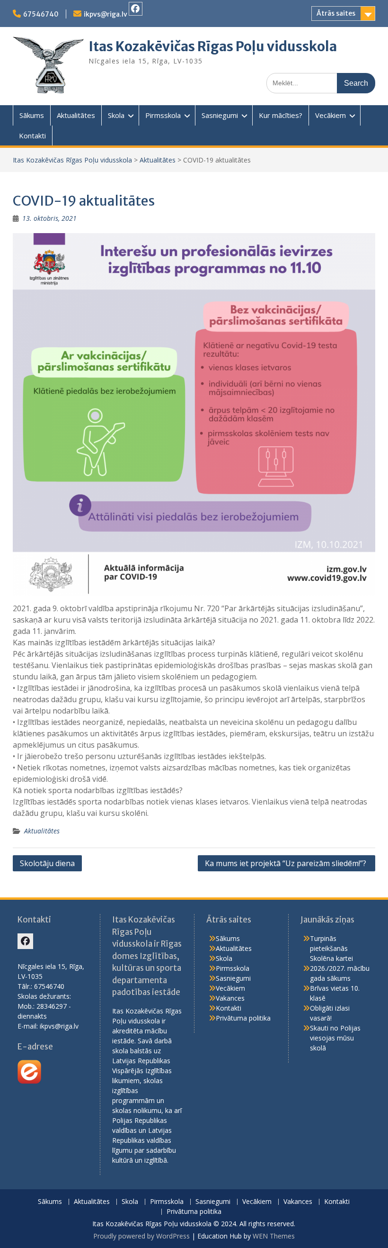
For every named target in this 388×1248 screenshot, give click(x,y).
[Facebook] (135, 9)
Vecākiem (330, 115)
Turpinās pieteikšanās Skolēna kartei (331, 948)
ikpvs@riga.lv (105, 14)
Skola (116, 115)
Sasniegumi (220, 115)
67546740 (41, 14)
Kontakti (32, 135)
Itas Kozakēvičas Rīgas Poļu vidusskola (212, 46)
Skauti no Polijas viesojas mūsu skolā (335, 1037)
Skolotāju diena (47, 863)
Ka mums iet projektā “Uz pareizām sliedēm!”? (286, 863)
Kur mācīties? (280, 115)
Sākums (31, 115)
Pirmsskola (163, 115)
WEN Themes (274, 1235)
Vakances (230, 998)
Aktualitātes (76, 115)
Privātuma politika (243, 1017)
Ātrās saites (336, 13)
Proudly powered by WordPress (141, 1235)
